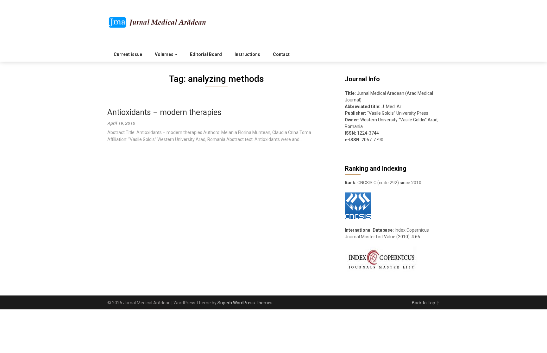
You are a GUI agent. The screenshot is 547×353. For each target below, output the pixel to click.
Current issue (128, 54)
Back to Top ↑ (426, 302)
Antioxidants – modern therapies (164, 112)
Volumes (164, 54)
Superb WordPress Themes (245, 302)
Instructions (247, 54)
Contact (281, 54)
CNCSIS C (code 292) (378, 182)
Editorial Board (206, 54)
